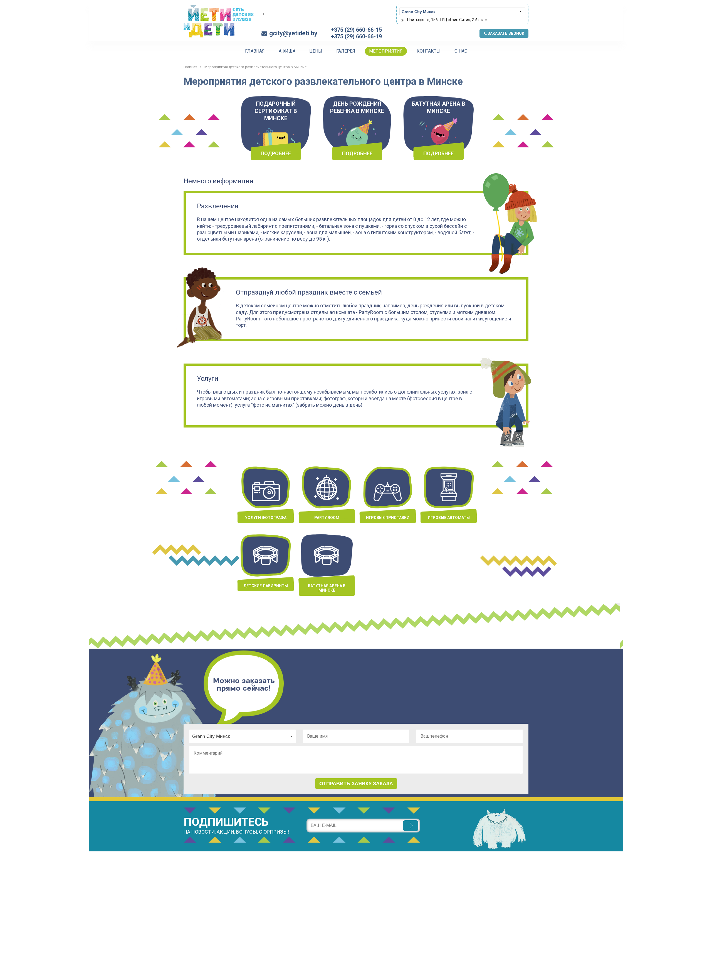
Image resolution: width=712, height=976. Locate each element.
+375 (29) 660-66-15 (356, 29)
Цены (315, 51)
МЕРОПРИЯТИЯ (386, 51)
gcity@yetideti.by (293, 33)
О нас (460, 51)
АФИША (287, 51)
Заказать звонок (505, 33)
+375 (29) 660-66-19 (356, 36)
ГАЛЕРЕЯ (345, 51)
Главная (255, 51)
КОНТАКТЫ (429, 51)
